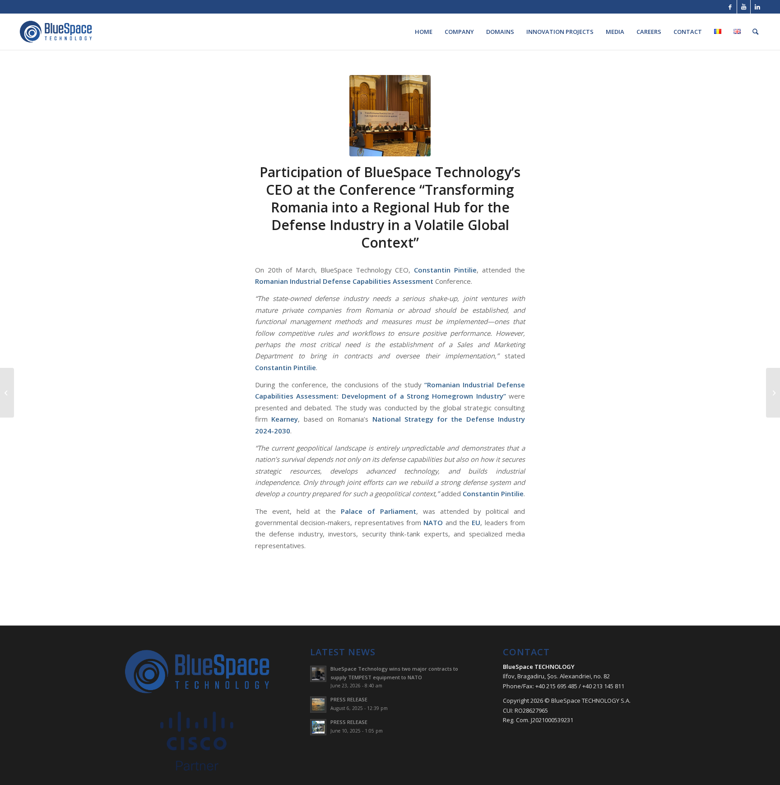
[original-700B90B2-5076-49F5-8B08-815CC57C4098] (390, 115)
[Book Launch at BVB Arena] (773, 393)
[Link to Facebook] (730, 7)
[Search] (755, 32)
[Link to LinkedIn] (757, 7)
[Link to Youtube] (743, 7)
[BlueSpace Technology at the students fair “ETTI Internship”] (7, 393)
